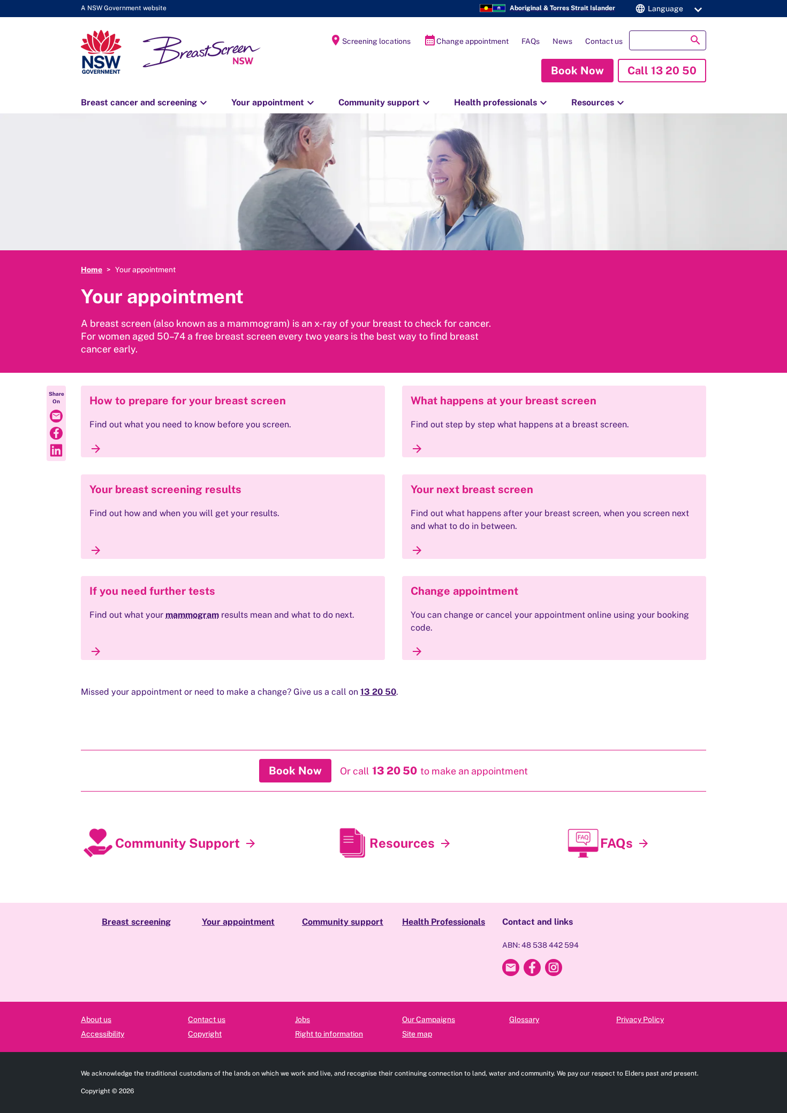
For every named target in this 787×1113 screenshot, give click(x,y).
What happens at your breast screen (503, 400)
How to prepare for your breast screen (187, 400)
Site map (417, 1034)
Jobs (302, 1019)
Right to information (329, 1034)
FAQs (530, 41)
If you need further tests (152, 591)
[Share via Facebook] (56, 433)
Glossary (524, 1019)
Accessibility (102, 1034)
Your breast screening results (165, 489)
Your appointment (274, 102)
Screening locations (370, 40)
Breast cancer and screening (145, 102)
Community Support (177, 842)
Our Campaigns (428, 1019)
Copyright (205, 1034)
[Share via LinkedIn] (56, 450)
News (562, 41)
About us (96, 1019)
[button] (667, 8)
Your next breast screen (472, 489)
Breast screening (136, 922)
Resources (599, 102)
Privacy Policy (640, 1019)
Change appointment (466, 40)
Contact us (604, 41)
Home (91, 269)
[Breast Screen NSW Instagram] (553, 967)
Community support (385, 102)
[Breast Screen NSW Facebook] (532, 967)
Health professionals (502, 102)
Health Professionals (443, 922)
